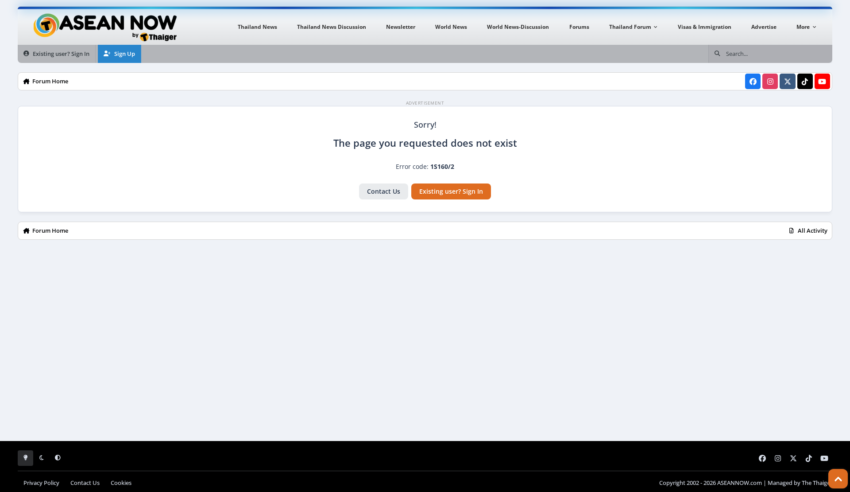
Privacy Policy (41, 483)
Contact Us (383, 191)
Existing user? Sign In (451, 191)
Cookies (121, 483)
